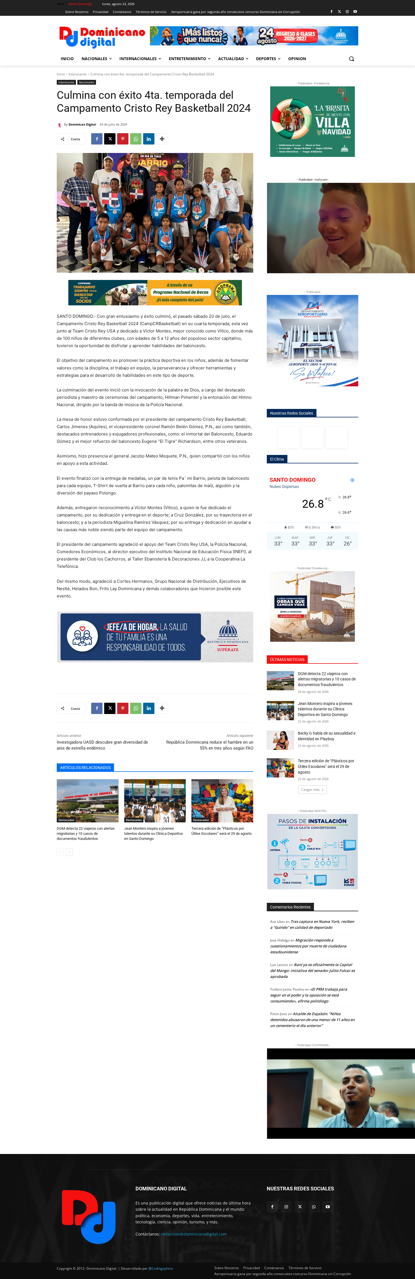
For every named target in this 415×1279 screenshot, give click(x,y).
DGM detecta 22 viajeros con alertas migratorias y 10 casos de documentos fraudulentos (86, 833)
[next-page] (69, 852)
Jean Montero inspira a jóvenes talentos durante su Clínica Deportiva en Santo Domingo (153, 833)
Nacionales (86, 82)
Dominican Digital (82, 124)
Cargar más (310, 789)
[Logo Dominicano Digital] (102, 36)
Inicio (61, 74)
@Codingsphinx (160, 1268)
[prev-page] (60, 852)
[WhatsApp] (135, 138)
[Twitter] (339, 12)
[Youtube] (355, 12)
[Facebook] (331, 12)
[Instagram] (347, 12)
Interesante (78, 74)
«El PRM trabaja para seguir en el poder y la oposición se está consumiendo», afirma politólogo (308, 995)
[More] (162, 138)
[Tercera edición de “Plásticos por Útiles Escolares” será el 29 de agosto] (222, 800)
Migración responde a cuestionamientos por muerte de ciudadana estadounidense (308, 946)
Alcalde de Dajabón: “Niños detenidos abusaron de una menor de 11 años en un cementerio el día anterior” (312, 1019)
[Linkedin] (148, 138)
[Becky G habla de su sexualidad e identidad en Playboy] (280, 740)
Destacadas (66, 820)
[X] (109, 138)
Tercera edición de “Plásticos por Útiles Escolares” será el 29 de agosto (326, 766)
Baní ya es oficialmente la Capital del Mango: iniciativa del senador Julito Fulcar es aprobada (312, 970)
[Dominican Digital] (60, 124)
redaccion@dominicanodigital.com (194, 1234)
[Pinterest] (122, 138)
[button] (351, 58)
